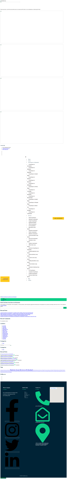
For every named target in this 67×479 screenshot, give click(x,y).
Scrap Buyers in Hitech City (32, 206)
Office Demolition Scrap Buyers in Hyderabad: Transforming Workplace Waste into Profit (15, 314)
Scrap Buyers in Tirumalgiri (31, 190)
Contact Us (26, 397)
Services (29, 215)
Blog (3, 300)
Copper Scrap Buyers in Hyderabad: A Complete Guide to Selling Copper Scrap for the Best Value (16, 312)
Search (1, 306)
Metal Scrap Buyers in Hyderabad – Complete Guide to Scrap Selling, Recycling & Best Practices (16, 313)
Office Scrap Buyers (32, 224)
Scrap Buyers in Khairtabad (31, 193)
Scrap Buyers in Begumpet (31, 171)
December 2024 (5, 333)
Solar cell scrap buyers (33, 238)
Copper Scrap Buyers (33, 220)
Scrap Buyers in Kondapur (31, 209)
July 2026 (4, 325)
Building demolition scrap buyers (33, 261)
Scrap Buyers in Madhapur (31, 168)
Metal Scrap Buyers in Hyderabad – (6, 357)
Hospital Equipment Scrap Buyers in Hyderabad (23, 371)
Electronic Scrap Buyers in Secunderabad (12, 371)
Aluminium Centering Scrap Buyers (33, 268)
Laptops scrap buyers (33, 243)
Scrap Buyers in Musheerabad (31, 197)
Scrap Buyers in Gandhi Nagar (32, 200)
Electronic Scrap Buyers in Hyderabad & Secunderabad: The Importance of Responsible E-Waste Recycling (18, 316)
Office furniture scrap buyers (32, 264)
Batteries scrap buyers (33, 233)
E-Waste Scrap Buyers (33, 273)
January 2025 (5, 332)
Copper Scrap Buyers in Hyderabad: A (6, 355)
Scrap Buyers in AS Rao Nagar (32, 187)
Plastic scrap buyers (33, 232)
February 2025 (5, 331)
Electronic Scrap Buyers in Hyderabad (33, 249)
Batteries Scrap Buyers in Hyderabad (21, 370)
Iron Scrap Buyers (32, 225)
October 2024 (5, 335)
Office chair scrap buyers (31, 245)
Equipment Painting (32, 222)
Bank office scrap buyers (31, 228)
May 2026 (4, 326)
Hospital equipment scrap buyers (33, 252)
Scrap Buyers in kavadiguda (31, 165)
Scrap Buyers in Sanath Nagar (32, 174)
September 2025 (5, 329)
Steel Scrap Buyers (32, 217)
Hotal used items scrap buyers (32, 255)
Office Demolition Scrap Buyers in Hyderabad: (8, 360)
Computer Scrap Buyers (33, 271)
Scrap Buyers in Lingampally (31, 212)
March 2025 (5, 330)
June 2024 (4, 338)
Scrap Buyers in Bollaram (31, 178)
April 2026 (4, 327)
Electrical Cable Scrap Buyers (32, 276)
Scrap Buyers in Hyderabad (33, 162)
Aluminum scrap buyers (33, 219)
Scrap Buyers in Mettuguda (31, 184)
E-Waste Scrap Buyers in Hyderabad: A (7, 362)
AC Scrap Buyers (32, 270)
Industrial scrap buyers (33, 230)
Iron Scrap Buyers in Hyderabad (44, 371)
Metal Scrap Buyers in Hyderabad (53, 371)
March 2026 (5, 328)
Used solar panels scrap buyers (32, 236)
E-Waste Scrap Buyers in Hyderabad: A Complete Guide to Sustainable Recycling (14, 315)
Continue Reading (3, 305)
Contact (29, 280)
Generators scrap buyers (31, 241)
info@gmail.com (5, 149)
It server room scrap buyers (32, 258)
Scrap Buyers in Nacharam (31, 181)
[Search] (10, 345)
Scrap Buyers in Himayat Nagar (32, 203)
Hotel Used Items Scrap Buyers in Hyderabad (10, 302)
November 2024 (5, 334)
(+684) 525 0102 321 (6, 148)
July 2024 (4, 337)
